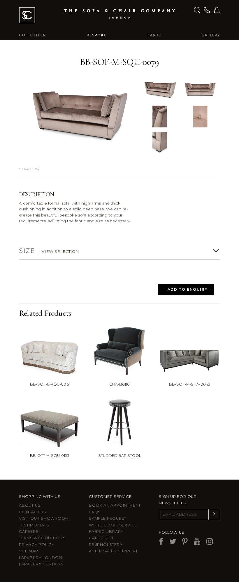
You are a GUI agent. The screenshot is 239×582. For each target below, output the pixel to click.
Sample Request (107, 518)
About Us (30, 505)
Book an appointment (115, 505)
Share (27, 168)
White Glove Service (113, 525)
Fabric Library (106, 531)
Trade (154, 35)
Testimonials (34, 525)
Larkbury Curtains (41, 564)
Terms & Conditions (42, 538)
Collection (32, 35)
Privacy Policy (37, 544)
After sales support (113, 551)
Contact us (32, 512)
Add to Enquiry (188, 289)
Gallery (210, 35)
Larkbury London (40, 558)
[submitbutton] (214, 514)
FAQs (95, 512)
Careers (29, 531)
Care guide (102, 538)
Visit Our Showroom (43, 518)
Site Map (28, 551)
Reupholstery (106, 544)
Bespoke (96, 35)
